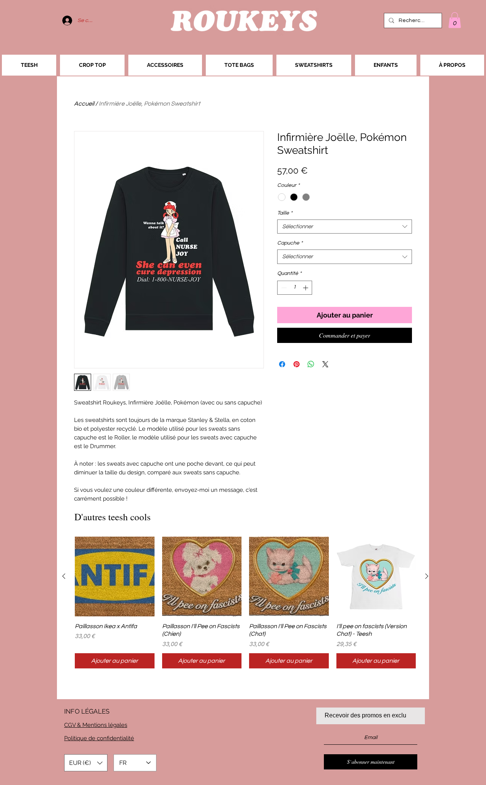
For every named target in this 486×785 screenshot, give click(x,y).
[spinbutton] (294, 287)
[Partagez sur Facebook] (282, 364)
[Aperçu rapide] (115, 576)
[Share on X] (325, 364)
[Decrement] (283, 287)
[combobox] (344, 227)
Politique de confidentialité (99, 738)
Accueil (84, 104)
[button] (454, 20)
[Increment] (306, 287)
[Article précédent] (63, 576)
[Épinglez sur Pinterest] (296, 364)
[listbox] (85, 762)
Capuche (290, 243)
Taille (284, 213)
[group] (245, 602)
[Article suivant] (426, 576)
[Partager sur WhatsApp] (311, 364)
